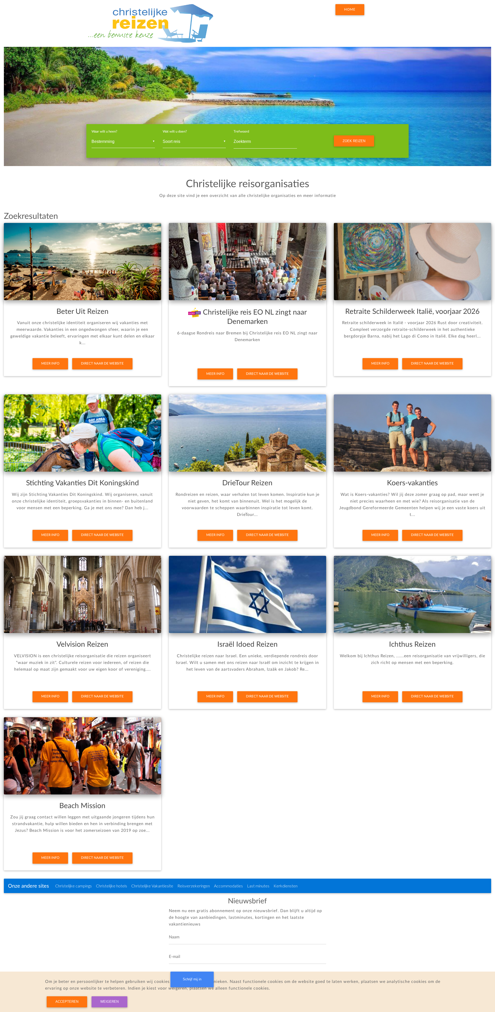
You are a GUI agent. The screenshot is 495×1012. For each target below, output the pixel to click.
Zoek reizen (354, 141)
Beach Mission (82, 805)
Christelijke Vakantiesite (152, 885)
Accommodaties (228, 885)
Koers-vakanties (412, 483)
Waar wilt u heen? (104, 131)
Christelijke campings (73, 885)
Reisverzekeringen (193, 885)
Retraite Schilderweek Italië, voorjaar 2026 (412, 311)
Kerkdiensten (286, 885)
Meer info (50, 363)
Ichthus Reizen (412, 644)
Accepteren (66, 1002)
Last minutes (258, 885)
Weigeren (109, 1002)
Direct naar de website (102, 363)
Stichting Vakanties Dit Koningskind (82, 483)
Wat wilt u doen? (175, 131)
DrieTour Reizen (247, 483)
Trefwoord (241, 131)
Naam (174, 937)
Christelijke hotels (111, 885)
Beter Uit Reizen (82, 311)
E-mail (174, 957)
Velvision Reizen (82, 644)
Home (350, 9)
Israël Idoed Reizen (247, 644)
